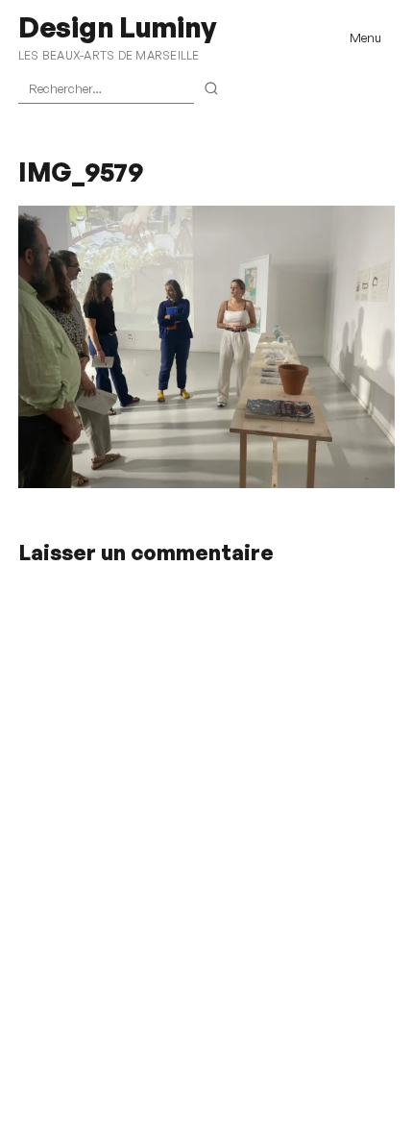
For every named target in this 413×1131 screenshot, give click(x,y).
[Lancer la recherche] (212, 89)
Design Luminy (116, 27)
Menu (365, 37)
